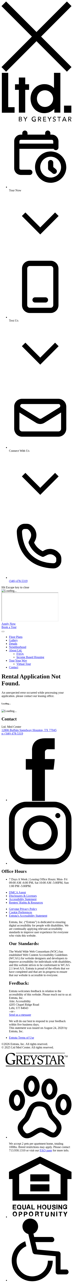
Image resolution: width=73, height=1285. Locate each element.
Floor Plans (15, 636)
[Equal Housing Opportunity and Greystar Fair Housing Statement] (40, 1216)
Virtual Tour (23, 663)
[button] (40, 1137)
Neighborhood (17, 647)
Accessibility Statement (22, 899)
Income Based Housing (30, 657)
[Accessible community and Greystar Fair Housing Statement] (40, 1280)
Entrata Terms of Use (21, 1037)
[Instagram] (40, 863)
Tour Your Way (18, 660)
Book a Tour (8, 627)
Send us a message (20, 1014)
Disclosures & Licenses (23, 895)
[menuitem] (40, 637)
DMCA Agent (17, 892)
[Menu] (2, 631)
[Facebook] (40, 800)
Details (13, 643)
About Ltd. (15, 650)
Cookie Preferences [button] (20, 912)
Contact (13, 667)
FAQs (20, 653)
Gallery (13, 640)
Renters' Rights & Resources (26, 902)
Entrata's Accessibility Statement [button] (28, 915)
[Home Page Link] (36, 120)
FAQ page (46, 1150)
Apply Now (8, 623)
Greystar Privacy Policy (23, 909)
